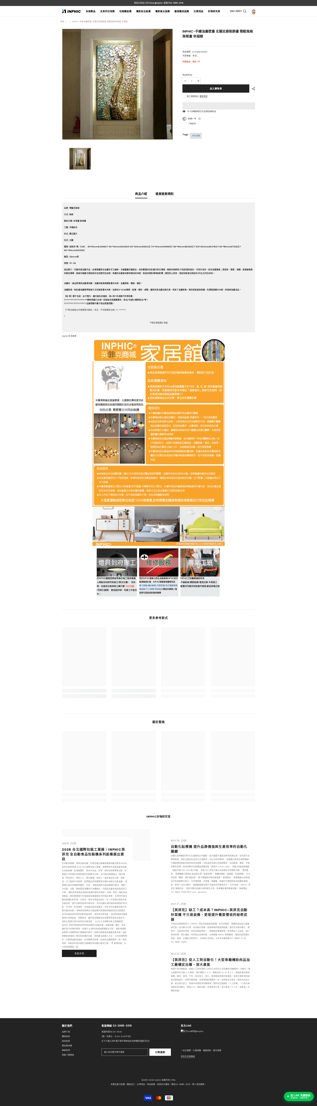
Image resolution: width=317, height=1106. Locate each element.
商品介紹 (141, 194)
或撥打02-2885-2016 (173, 2)
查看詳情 (79, 953)
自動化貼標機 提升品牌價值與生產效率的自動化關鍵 (209, 849)
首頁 (62, 21)
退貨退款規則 (165, 194)
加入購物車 (215, 88)
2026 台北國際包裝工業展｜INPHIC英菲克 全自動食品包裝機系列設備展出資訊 (93, 854)
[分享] (252, 89)
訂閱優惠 (160, 1052)
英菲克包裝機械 (188, 1056)
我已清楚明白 (193, 96)
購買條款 (204, 96)
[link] (84, 690)
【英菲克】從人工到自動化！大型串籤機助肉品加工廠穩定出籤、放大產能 (210, 962)
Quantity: (187, 74)
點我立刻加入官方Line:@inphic (148, 2)
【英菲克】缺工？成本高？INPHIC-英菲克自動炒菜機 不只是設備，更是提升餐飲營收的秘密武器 (209, 915)
